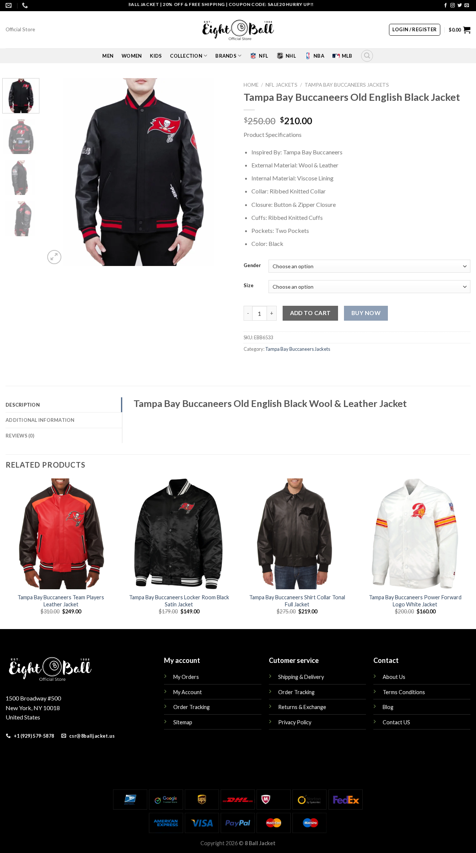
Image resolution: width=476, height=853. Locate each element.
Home (251, 85)
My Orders (186, 677)
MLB (347, 56)
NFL (263, 56)
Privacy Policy (294, 722)
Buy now (365, 313)
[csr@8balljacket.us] (9, 5)
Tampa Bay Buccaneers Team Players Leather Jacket (60, 600)
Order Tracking (191, 707)
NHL (291, 56)
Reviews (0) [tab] (20, 436)
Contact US (396, 722)
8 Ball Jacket (260, 843)
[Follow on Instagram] (452, 5)
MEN (107, 56)
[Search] (367, 56)
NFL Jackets (282, 85)
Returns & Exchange (302, 707)
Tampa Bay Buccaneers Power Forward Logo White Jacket (415, 600)
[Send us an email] (466, 5)
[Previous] (57, 172)
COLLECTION (186, 56)
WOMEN (132, 56)
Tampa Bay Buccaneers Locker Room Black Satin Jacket (179, 600)
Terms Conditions (404, 692)
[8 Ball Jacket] (238, 30)
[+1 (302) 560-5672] (26, 5)
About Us (394, 677)
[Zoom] (54, 257)
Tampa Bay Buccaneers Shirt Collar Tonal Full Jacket (297, 600)
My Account (187, 692)
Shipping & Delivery (301, 677)
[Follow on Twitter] (459, 5)
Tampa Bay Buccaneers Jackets (347, 85)
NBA (318, 56)
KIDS (156, 56)
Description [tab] (23, 405)
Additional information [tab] (40, 420)
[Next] (219, 172)
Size (249, 285)
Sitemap (182, 722)
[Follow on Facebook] (445, 5)
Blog (388, 707)
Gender (252, 265)
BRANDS (226, 56)
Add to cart (310, 313)
